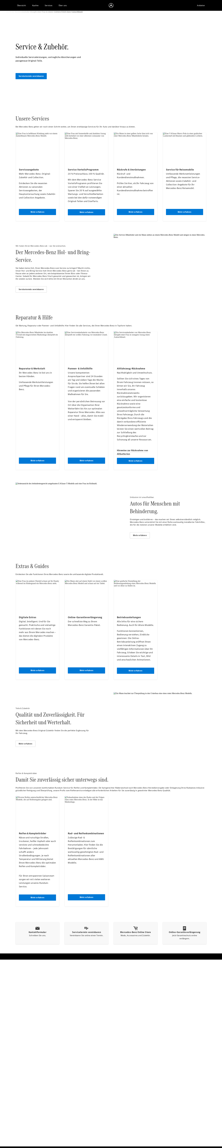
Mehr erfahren (140, 535)
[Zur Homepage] (111, 5)
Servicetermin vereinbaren (31, 76)
